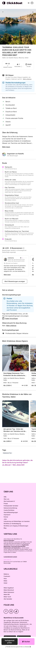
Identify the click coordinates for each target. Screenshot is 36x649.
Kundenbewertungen (10, 556)
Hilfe (5, 497)
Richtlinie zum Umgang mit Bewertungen (16, 526)
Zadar (5, 583)
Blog (5, 528)
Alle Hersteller (8, 599)
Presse (6, 503)
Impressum (7, 514)
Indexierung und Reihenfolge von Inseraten (17, 521)
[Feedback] (2, 11)
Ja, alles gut (6, 465)
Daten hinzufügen (11, 318)
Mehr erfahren (11, 325)
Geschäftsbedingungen (11, 512)
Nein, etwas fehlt (18, 465)
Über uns (6, 499)
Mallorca (6, 574)
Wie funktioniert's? (9, 501)
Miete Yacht (7, 596)
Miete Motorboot (9, 590)
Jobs (5, 519)
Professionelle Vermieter (11, 506)
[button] (19, 43)
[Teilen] (33, 12)
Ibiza (5, 578)
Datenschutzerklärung (10, 508)
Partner (6, 517)
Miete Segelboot (9, 588)
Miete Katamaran (9, 592)
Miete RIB (7, 594)
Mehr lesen (6, 147)
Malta (5, 581)
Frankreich (7, 576)
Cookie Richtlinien (9, 510)
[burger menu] (29, 3)
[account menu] (32, 3)
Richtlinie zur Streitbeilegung (12, 523)
